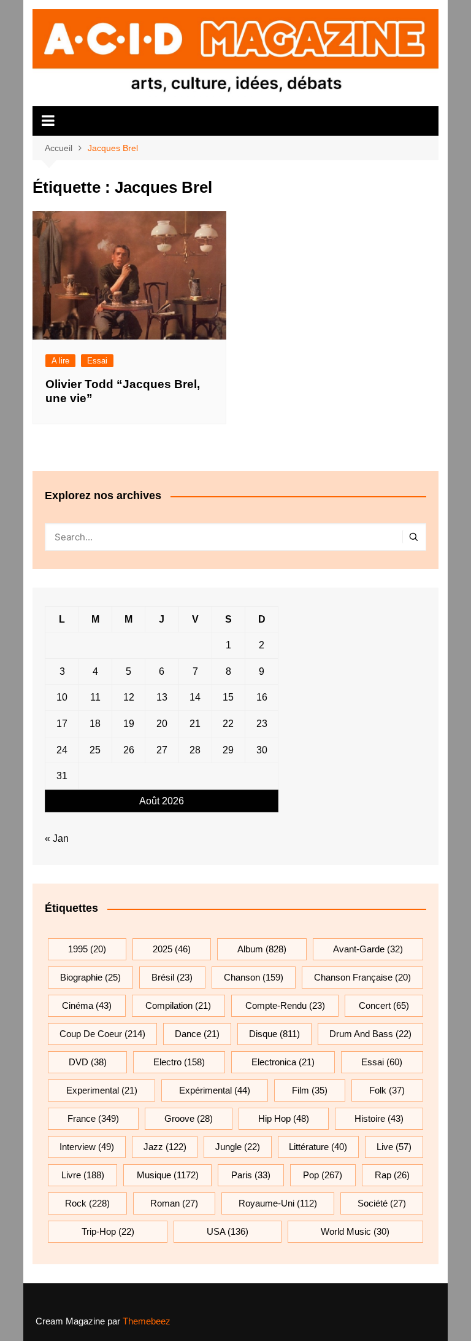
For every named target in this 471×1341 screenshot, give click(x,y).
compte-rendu (285, 1005)
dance (197, 1033)
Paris (250, 1175)
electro (179, 1062)
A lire (60, 360)
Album (261, 949)
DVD (88, 1062)
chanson (253, 977)
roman (174, 1203)
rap (392, 1175)
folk (387, 1090)
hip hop (283, 1118)
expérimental (214, 1090)
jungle (237, 1146)
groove (188, 1118)
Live (394, 1146)
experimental (101, 1090)
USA (227, 1231)
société (382, 1203)
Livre (82, 1175)
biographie (90, 977)
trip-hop (108, 1231)
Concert (384, 1005)
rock (87, 1203)
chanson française (362, 977)
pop (322, 1175)
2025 (172, 949)
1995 (87, 949)
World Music (355, 1231)
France (93, 1118)
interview (86, 1146)
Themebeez (146, 1321)
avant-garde (368, 949)
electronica (283, 1062)
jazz (165, 1146)
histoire (379, 1118)
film (309, 1090)
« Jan (57, 838)
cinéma (87, 1005)
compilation (178, 1005)
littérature (318, 1146)
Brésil (172, 977)
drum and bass (370, 1033)
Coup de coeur (102, 1033)
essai (381, 1062)
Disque (274, 1033)
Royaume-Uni (278, 1203)
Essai (97, 360)
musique (168, 1175)
